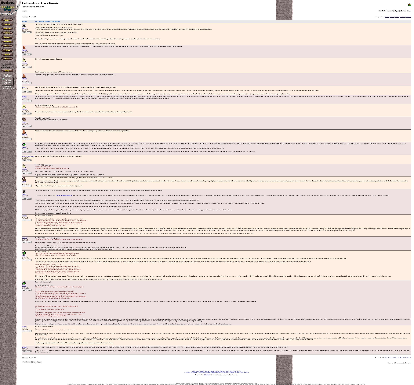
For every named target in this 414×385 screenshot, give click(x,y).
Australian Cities (236, 383)
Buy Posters (356, 384)
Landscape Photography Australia (206, 372)
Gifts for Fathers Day (291, 384)
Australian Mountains (198, 383)
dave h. (24, 28)
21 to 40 (387, 17)
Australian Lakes (228, 383)
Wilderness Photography (118, 384)
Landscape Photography (81, 384)
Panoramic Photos (169, 384)
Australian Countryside (209, 383)
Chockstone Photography (190, 372)
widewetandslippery (28, 156)
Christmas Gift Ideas (273, 384)
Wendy (24, 87)
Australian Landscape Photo (136, 384)
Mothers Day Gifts (223, 384)
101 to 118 (408, 17)
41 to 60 (392, 17)
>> (23, 17)
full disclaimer (206, 374)
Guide (197, 371)
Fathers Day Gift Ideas (302, 384)
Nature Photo (127, 384)
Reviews (217, 371)
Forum (227, 371)
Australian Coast (189, 383)
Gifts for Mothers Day (232, 384)
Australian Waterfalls (219, 383)
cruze (24, 122)
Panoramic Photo (349, 384)
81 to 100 (402, 17)
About (234, 371)
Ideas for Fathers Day (312, 384)
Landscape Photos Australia (242, 372)
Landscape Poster (329, 384)
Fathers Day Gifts (282, 384)
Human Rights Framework (64, 195)
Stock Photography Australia (149, 384)
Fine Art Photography (107, 384)
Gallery (202, 371)
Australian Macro (244, 383)
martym (24, 238)
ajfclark (24, 50)
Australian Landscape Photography (225, 372)
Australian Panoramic (180, 383)
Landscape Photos (160, 384)
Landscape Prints (321, 384)
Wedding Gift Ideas (264, 384)
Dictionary (222, 371)
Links (231, 371)
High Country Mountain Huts (211, 384)
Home (193, 371)
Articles (212, 371)
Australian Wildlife (253, 383)
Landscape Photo (71, 384)
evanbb (24, 63)
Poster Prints (362, 384)
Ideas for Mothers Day (254, 384)
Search (239, 371)
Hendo (24, 147)
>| (26, 17)
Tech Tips (207, 371)
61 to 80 (397, 17)
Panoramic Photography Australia (181, 384)
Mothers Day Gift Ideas (243, 384)
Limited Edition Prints (339, 384)
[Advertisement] (7, 126)
